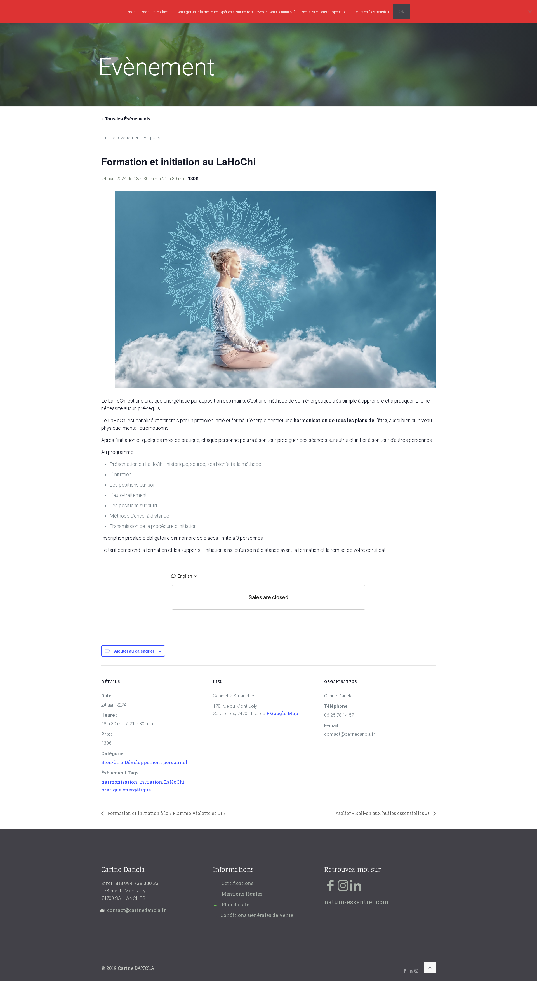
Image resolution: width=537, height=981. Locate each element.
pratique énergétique (126, 789)
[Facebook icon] (404, 970)
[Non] (530, 11)
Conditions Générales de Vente (256, 915)
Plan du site (235, 904)
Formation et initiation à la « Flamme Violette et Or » (166, 813)
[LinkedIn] (355, 885)
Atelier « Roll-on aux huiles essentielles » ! (382, 813)
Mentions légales (242, 894)
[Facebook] (330, 885)
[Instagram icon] (416, 970)
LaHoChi (174, 782)
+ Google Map (282, 713)
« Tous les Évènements (125, 118)
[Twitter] (343, 885)
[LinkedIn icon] (410, 970)
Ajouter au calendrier (134, 651)
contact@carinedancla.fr (136, 910)
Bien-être (112, 762)
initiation (150, 782)
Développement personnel (156, 762)
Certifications (238, 883)
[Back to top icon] (430, 967)
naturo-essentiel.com (356, 902)
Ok (401, 11)
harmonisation (119, 782)
